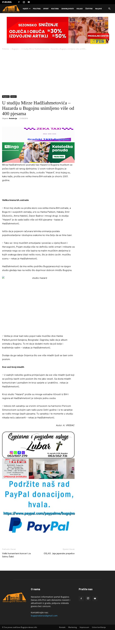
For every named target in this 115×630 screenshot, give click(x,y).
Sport (46, 8)
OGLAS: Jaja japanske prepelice (59, 553)
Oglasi (80, 8)
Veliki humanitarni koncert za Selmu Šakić (16, 555)
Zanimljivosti (67, 8)
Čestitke (89, 8)
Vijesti (25, 8)
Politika (37, 8)
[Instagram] (24, 2)
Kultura (55, 8)
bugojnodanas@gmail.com (44, 615)
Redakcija (13, 118)
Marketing (72, 627)
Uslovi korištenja (99, 627)
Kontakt (62, 627)
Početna (5, 49)
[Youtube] (29, 2)
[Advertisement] (57, 73)
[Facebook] (19, 2)
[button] (109, 8)
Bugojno (15, 49)
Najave (98, 8)
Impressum (84, 627)
